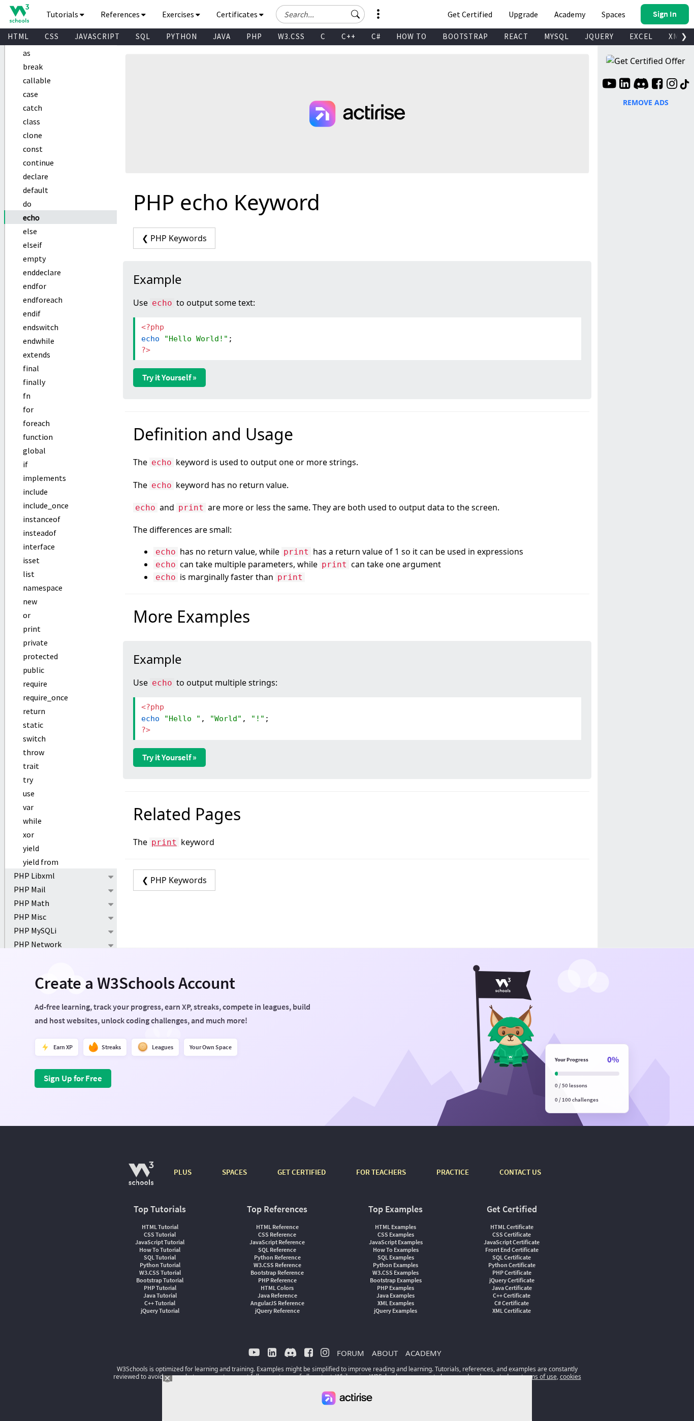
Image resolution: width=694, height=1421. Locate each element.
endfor (34, 286)
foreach (36, 423)
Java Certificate (512, 1287)
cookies (570, 1376)
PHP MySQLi (35, 930)
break (33, 66)
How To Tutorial (159, 1249)
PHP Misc (30, 917)
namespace (42, 588)
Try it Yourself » (169, 377)
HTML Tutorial (160, 1227)
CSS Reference (277, 1234)
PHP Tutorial (160, 1287)
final (31, 368)
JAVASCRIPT (97, 36)
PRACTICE (452, 1172)
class (31, 121)
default (35, 190)
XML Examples (395, 1303)
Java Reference (277, 1295)
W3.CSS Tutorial (160, 1272)
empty (34, 258)
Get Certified (470, 14)
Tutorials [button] (63, 14)
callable (37, 80)
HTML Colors (277, 1287)
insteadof (39, 533)
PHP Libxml (34, 875)
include (35, 492)
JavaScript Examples (396, 1242)
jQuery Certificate (511, 1280)
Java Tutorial (160, 1295)
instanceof (41, 519)
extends (36, 354)
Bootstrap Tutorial (159, 1280)
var (28, 807)
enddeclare (42, 272)
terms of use (539, 1376)
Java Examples (395, 1295)
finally (34, 382)
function (38, 437)
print (32, 629)
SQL (143, 36)
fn (26, 396)
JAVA (222, 36)
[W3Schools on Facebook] (657, 84)
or (26, 615)
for (28, 409)
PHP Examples (395, 1287)
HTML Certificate (511, 1227)
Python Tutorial (160, 1265)
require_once (45, 697)
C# (376, 36)
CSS (52, 36)
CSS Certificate (511, 1234)
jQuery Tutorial (160, 1310)
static (33, 725)
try (28, 779)
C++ (348, 36)
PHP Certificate (511, 1272)
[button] (355, 14)
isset (31, 560)
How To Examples (396, 1249)
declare (35, 176)
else (30, 231)
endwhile (38, 341)
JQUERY (599, 36)
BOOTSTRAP (465, 36)
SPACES (234, 1172)
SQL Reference (277, 1249)
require (35, 684)
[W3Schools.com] (141, 1178)
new (30, 601)
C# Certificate (511, 1303)
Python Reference (277, 1257)
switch (34, 738)
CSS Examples (395, 1234)
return (34, 711)
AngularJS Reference (277, 1303)
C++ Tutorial (159, 1303)
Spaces (613, 14)
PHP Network (37, 944)
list (29, 574)
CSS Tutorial (160, 1234)
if (25, 464)
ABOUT (385, 1353)
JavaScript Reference (277, 1242)
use (29, 793)
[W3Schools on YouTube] (609, 84)
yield (31, 848)
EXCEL (641, 36)
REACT (516, 36)
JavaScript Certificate (512, 1242)
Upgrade (523, 14)
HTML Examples (395, 1227)
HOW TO (411, 36)
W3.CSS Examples (395, 1272)
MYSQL (556, 36)
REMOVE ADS (646, 102)
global (34, 450)
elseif (32, 245)
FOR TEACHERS (381, 1172)
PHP (254, 36)
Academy (569, 14)
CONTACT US (520, 1172)
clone (32, 135)
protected (40, 656)
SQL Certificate (511, 1257)
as (26, 53)
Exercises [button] (179, 14)
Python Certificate (511, 1265)
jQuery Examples (395, 1310)
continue (38, 162)
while (32, 821)
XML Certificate (511, 1310)
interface (39, 546)
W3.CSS (291, 36)
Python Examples (395, 1265)
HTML (18, 36)
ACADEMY (423, 1353)
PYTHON (181, 36)
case (30, 94)
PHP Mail (30, 889)
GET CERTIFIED (301, 1172)
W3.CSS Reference (277, 1265)
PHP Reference (277, 1280)
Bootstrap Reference (277, 1272)
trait (31, 766)
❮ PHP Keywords (174, 238)
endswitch (40, 327)
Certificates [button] (237, 14)
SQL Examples (395, 1257)
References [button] (121, 14)
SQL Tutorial (160, 1257)
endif (32, 313)
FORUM (350, 1353)
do (27, 204)
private (35, 642)
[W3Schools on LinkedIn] (624, 84)
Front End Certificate (512, 1249)
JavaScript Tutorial (159, 1242)
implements (44, 478)
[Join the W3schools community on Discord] (641, 84)
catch (32, 108)
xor (28, 834)
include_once (46, 505)
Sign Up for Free (73, 1078)
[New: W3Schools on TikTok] (684, 84)
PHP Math (31, 903)
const (33, 149)
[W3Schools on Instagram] (672, 84)
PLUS (183, 1172)
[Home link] (19, 13)
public (33, 670)
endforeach (42, 300)
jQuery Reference (277, 1310)
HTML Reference (277, 1227)
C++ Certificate (511, 1295)
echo (31, 217)
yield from (40, 862)
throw (33, 752)
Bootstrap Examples (396, 1280)
